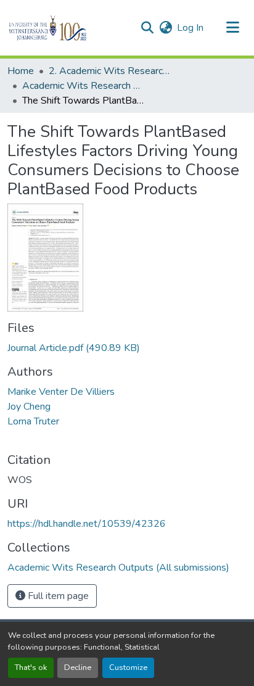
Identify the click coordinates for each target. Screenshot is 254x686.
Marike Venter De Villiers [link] (61, 392)
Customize (128, 667)
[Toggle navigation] (233, 27)
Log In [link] (190, 28)
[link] (127, 348)
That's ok (31, 667)
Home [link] (20, 71)
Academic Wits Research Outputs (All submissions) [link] (83, 86)
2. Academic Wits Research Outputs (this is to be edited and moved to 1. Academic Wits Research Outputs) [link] (110, 71)
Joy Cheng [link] (29, 406)
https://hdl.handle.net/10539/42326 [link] (86, 524)
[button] (68, 27)
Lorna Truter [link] (33, 421)
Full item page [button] (57, 596)
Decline (77, 667)
